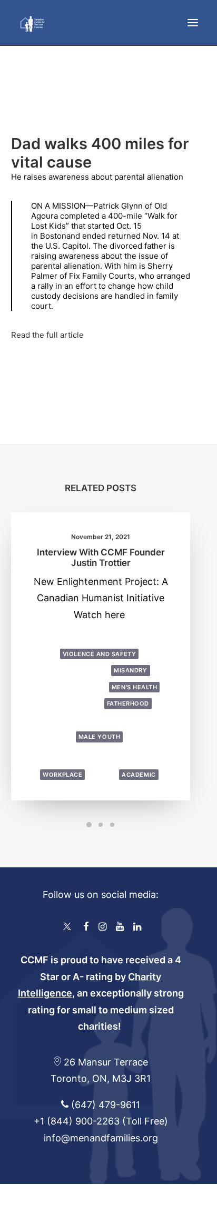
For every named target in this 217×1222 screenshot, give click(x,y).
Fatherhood (128, 703)
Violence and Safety (99, 654)
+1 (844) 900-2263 (77, 1121)
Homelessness (75, 703)
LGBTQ (75, 637)
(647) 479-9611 (104, 1104)
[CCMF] (32, 22)
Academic (138, 774)
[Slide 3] (112, 824)
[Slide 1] (89, 824)
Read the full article (47, 335)
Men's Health (134, 687)
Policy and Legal (136, 720)
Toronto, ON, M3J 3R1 (101, 1078)
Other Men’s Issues (66, 720)
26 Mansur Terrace (106, 1062)
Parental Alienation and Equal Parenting (100, 754)
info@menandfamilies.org (101, 1137)
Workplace (62, 774)
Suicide (102, 774)
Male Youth (99, 736)
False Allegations (73, 687)
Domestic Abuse (79, 670)
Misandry (130, 670)
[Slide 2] (100, 824)
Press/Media (113, 637)
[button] (193, 22)
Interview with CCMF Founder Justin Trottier (101, 557)
